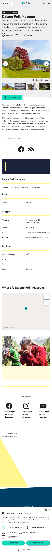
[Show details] (26, 309)
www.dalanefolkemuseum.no (37, 237)
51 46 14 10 (30, 227)
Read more (25, 522)
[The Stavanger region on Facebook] (9, 406)
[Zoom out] (46, 302)
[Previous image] (5, 63)
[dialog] (26, 530)
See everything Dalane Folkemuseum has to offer (21, 187)
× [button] (49, 510)
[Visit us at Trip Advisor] (31, 149)
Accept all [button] (13, 543)
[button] (26, 549)
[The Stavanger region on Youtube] (43, 406)
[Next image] (46, 63)
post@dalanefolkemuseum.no (37, 232)
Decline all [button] (38, 543)
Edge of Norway (14, 138)
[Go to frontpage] (26, 3)
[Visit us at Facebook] (21, 149)
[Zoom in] (46, 297)
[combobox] (45, 509)
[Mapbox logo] (8, 327)
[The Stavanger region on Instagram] (26, 406)
